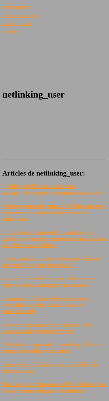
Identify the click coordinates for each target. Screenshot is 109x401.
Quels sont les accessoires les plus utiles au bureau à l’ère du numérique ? (51, 262)
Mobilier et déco (17, 23)
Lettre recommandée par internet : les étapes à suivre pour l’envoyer (46, 328)
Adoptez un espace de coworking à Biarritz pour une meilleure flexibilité (53, 347)
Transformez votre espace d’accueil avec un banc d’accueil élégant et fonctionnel (53, 387)
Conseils (10, 31)
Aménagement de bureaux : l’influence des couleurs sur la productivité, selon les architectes (52, 212)
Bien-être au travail (19, 15)
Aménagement (15, 7)
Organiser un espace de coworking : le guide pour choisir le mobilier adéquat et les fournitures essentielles (54, 238)
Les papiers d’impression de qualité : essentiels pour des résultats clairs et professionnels (45, 304)
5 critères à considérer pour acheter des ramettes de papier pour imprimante (48, 281)
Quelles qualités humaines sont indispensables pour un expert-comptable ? (53, 189)
